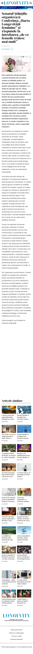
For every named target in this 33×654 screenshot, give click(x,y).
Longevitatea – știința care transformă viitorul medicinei (9, 582)
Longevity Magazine (7, 9)
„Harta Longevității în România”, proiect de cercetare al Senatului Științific (8, 557)
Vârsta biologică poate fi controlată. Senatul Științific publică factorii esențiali (9, 601)
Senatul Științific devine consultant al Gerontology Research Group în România (24, 557)
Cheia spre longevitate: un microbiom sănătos (23, 499)
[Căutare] (31, 3)
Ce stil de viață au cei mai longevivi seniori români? (23, 474)
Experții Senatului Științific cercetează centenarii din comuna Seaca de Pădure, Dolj (24, 519)
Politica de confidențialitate (16, 633)
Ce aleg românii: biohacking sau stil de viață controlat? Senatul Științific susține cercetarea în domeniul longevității (24, 582)
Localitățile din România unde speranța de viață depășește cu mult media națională (7, 538)
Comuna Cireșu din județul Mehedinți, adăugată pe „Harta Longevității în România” (8, 417)
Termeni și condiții (16, 636)
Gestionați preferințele (16, 639)
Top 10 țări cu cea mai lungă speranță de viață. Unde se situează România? (8, 436)
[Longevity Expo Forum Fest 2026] (16, 7)
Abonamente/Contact (16, 629)
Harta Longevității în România (22, 9)
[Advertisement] (16, 364)
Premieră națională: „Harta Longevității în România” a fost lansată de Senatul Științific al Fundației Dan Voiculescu (8, 519)
